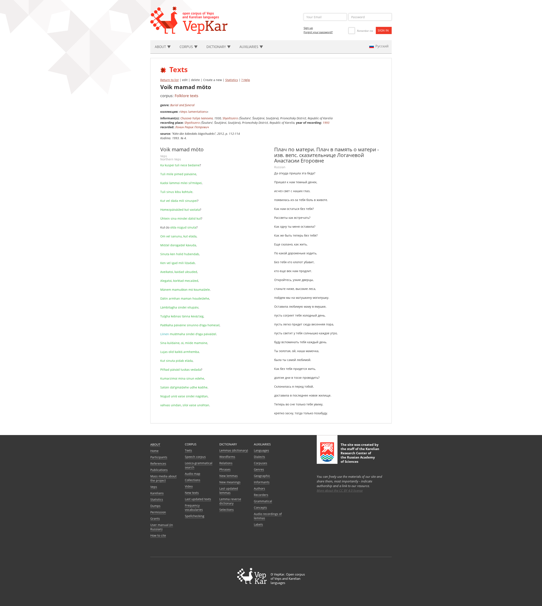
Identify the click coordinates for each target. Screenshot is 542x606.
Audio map (192, 474)
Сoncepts (260, 507)
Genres (259, 469)
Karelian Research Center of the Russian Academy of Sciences (360, 455)
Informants (262, 482)
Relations (225, 463)
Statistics (231, 80)
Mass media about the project (163, 478)
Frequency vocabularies (194, 507)
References (158, 463)
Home (154, 451)
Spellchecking (194, 516)
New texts (192, 493)
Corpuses (260, 463)
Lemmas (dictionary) (233, 450)
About (155, 444)
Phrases (225, 469)
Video (189, 486)
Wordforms (227, 457)
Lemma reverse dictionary (230, 501)
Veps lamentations (194, 112)
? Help (245, 80)
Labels (258, 524)
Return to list (169, 80)
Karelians (157, 493)
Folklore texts (186, 95)
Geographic (262, 476)
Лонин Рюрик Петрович (192, 127)
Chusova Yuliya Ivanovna (196, 118)
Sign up (308, 28)
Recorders (261, 495)
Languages (261, 450)
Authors (259, 488)
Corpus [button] (187, 46)
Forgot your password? (318, 32)
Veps (153, 487)
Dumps (155, 506)
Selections (226, 510)
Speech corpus (195, 457)
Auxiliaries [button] (249, 46)
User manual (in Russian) (161, 527)
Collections (192, 480)
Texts (188, 450)
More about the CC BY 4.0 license (340, 490)
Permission (158, 512)
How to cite (158, 535)
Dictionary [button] (216, 46)
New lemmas (228, 476)
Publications (159, 470)
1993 (326, 123)
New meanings (230, 482)
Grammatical (263, 501)
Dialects (259, 457)
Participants (158, 457)
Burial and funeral (182, 105)
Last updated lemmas (228, 490)
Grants (155, 518)
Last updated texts (198, 499)
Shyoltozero (230, 118)
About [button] (161, 46)
